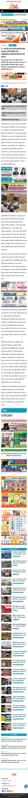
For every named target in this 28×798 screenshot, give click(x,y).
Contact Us (5, 783)
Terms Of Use (10, 796)
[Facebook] (3, 791)
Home (4, 45)
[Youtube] (10, 791)
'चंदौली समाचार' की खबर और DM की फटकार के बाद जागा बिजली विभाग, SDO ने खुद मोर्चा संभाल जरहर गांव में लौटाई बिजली (13, 748)
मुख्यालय (12, 45)
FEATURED (14, 734)
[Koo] (13, 791)
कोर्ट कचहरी (4, 415)
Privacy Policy (17, 796)
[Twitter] (5, 791)
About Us (5, 778)
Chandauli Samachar (8, 83)
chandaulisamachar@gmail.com (9, 785)
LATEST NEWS (14, 549)
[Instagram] (8, 791)
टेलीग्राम (16, 455)
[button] (2, 11)
